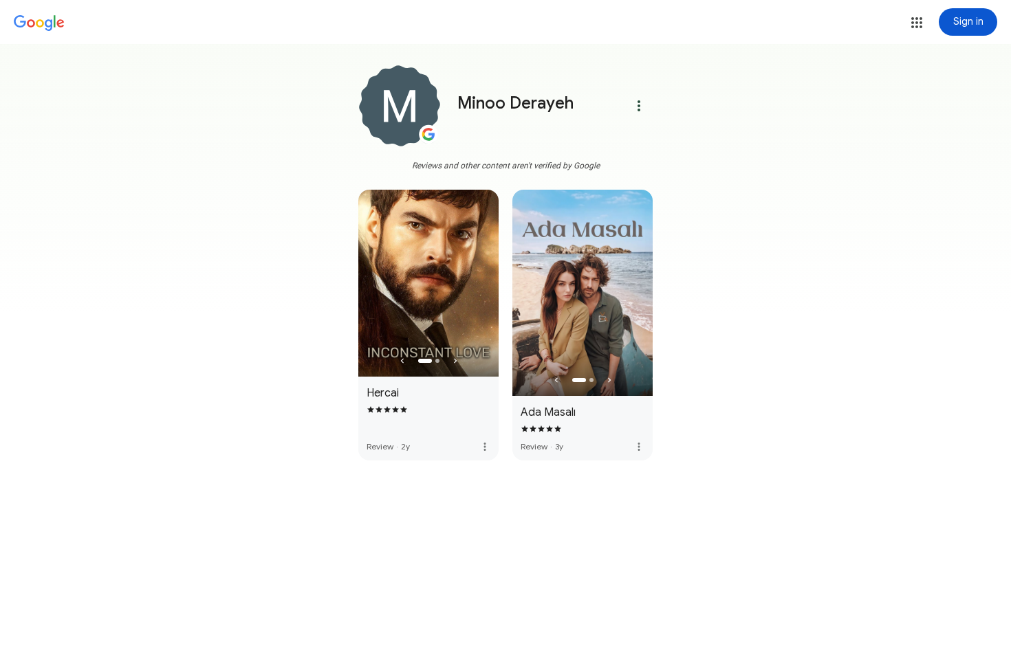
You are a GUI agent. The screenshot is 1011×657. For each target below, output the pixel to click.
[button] (917, 22)
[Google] (39, 23)
